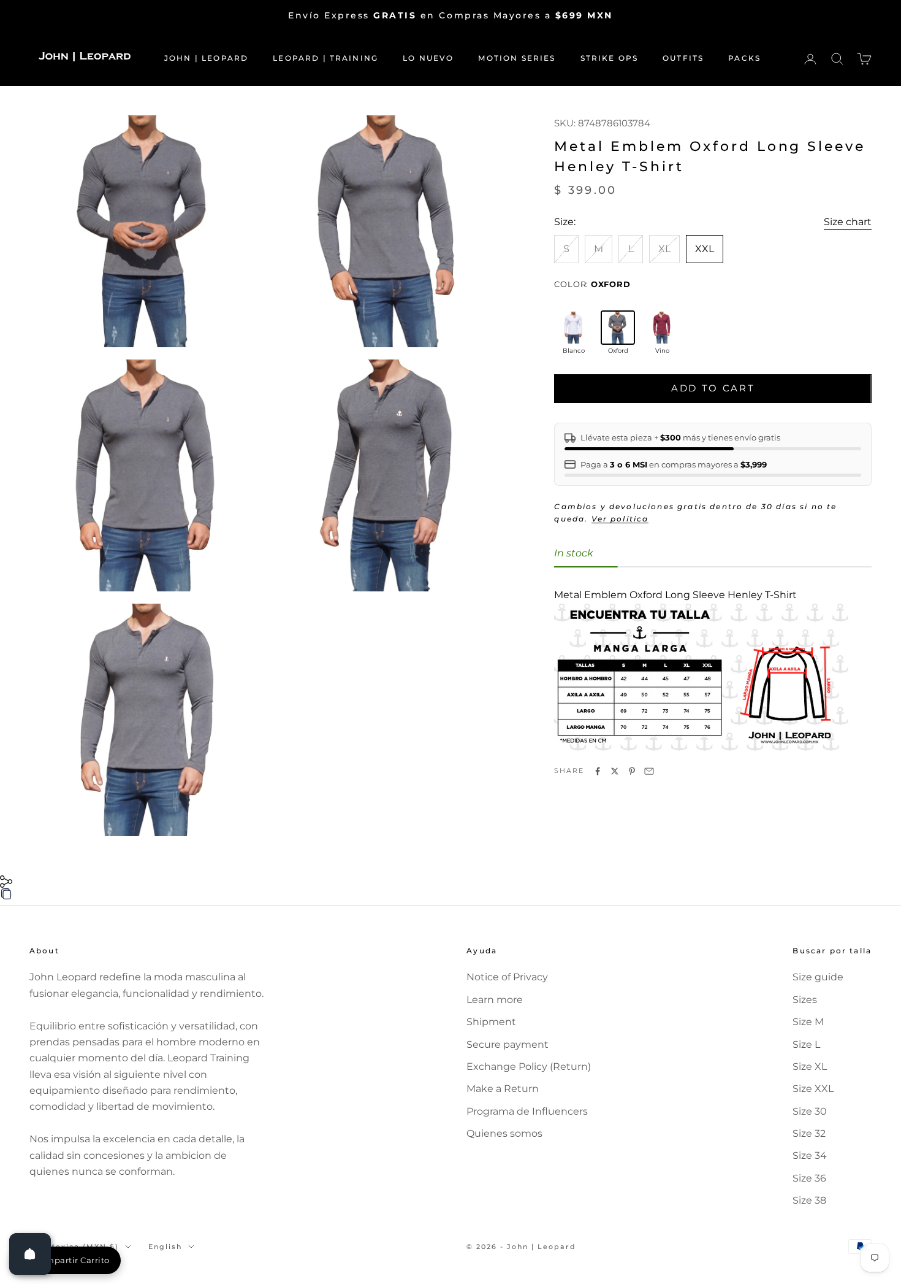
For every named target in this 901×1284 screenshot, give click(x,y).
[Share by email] (649, 771)
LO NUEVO (428, 58)
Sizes (805, 999)
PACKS (744, 58)
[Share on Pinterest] (632, 771)
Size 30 (810, 1111)
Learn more (494, 999)
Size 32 (809, 1133)
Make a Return (502, 1088)
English (165, 1246)
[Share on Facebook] (598, 771)
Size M (808, 1022)
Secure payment (507, 1044)
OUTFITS (683, 58)
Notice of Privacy (507, 977)
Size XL (810, 1066)
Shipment (491, 1022)
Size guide (818, 977)
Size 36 (809, 1178)
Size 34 (810, 1155)
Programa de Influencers (527, 1111)
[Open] (30, 1254)
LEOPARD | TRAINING (325, 58)
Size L (806, 1044)
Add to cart (713, 388)
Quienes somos (504, 1133)
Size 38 (809, 1200)
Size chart (848, 222)
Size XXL (813, 1088)
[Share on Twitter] (615, 771)
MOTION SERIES (516, 58)
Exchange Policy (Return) (528, 1066)
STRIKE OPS (609, 58)
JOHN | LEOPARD (206, 58)
